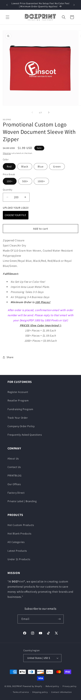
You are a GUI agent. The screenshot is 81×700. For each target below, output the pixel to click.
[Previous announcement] (7, 5)
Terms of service (21, 692)
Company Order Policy (21, 426)
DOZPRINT (17, 686)
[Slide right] (49, 112)
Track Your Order (18, 417)
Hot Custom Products (21, 525)
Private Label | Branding (22, 501)
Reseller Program (18, 400)
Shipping (7, 153)
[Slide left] (32, 112)
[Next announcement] (74, 5)
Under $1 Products (19, 559)
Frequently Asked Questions (25, 434)
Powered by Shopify (32, 686)
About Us (13, 458)
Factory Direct (16, 492)
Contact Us (14, 467)
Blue (41, 166)
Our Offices (14, 484)
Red (9, 166)
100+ (10, 181)
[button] (7, 17)
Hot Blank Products (19, 533)
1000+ (41, 181)
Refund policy (52, 686)
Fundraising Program (20, 409)
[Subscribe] (59, 619)
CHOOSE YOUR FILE (16, 215)
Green (57, 166)
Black (24, 166)
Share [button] (10, 357)
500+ (25, 181)
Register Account (18, 392)
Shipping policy (40, 692)
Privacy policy (69, 686)
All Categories (16, 542)
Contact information (61, 692)
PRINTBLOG (14, 475)
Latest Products (17, 550)
